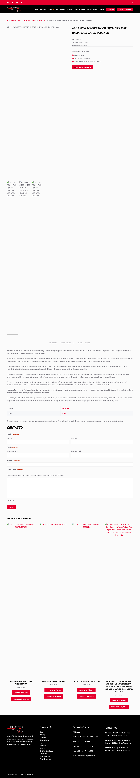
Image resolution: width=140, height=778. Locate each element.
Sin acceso (43, 754)
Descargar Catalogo (83, 67)
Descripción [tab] (53, 343)
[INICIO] (8, 21)
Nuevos (42, 748)
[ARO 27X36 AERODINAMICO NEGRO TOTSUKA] (86, 600)
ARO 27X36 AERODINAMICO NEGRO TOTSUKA (86, 681)
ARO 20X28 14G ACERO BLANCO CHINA (53, 681)
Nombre (9, 438)
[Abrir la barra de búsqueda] (132, 2)
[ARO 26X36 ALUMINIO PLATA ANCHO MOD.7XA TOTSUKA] (21, 600)
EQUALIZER (65, 408)
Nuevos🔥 (51, 9)
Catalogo (43, 9)
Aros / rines (84, 42)
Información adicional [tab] (67, 343)
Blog (41, 732)
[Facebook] (8, 2)
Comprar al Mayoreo (21, 699)
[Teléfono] (17, 2)
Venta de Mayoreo (92, 9)
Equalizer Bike (82, 45)
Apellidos (74, 438)
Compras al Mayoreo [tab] (84, 343)
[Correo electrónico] (21, 2)
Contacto (102, 9)
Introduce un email (12, 451)
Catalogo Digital (125, 9)
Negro (64, 413)
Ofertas (111, 9)
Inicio (36, 9)
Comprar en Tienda (21, 692)
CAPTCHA (10, 501)
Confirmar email (76, 451)
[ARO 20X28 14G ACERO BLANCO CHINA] (54, 600)
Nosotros (69, 9)
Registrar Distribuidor (46, 751)
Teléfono (13, 460)
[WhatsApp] (12, 2)
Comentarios (15, 470)
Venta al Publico (80, 9)
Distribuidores (60, 9)
